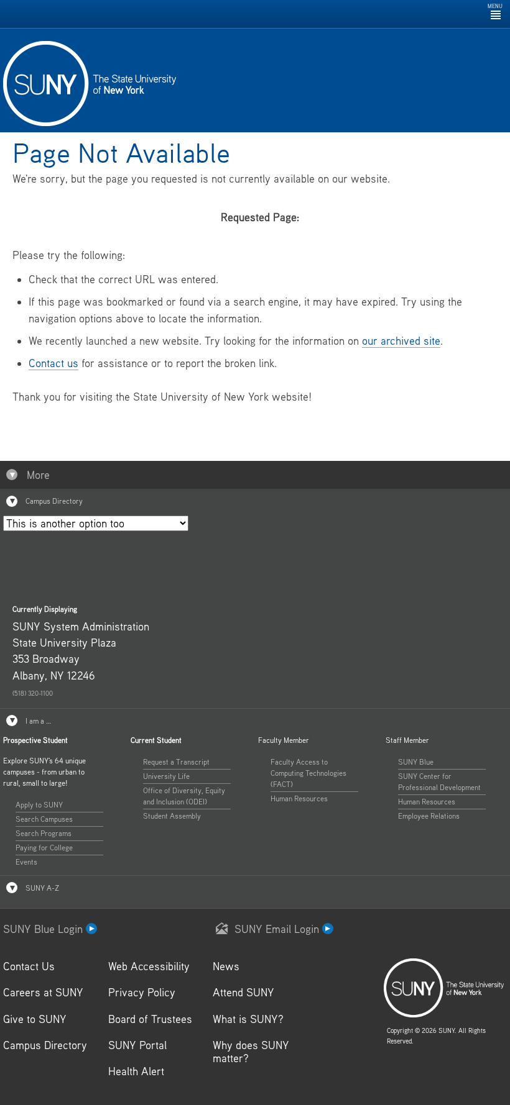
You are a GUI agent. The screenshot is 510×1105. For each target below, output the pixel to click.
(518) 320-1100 (32, 693)
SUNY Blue (416, 761)
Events (26, 861)
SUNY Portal (137, 1045)
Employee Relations (429, 816)
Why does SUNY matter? (251, 1052)
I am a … (37, 720)
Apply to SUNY (39, 804)
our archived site (401, 340)
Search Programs (44, 833)
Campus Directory (53, 501)
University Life (166, 776)
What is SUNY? (248, 1018)
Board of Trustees (150, 1018)
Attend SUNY (243, 992)
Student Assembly (172, 816)
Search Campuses (44, 819)
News (226, 966)
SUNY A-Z (41, 888)
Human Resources (299, 798)
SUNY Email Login (278, 928)
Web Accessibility (149, 966)
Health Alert (136, 1071)
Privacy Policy (141, 992)
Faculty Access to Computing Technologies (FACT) (308, 773)
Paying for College (44, 847)
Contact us (53, 363)
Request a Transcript (176, 761)
